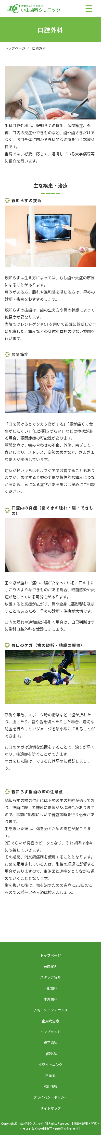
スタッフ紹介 (50, 977)
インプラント (50, 1031)
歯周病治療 (50, 1020)
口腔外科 (50, 1053)
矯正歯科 (50, 1042)
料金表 (50, 1075)
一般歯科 (50, 988)
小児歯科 (50, 999)
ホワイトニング (50, 1064)
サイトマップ (50, 1108)
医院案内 (50, 966)
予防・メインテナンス (50, 1009)
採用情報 (50, 1086)
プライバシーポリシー (50, 1097)
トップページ (15, 48)
